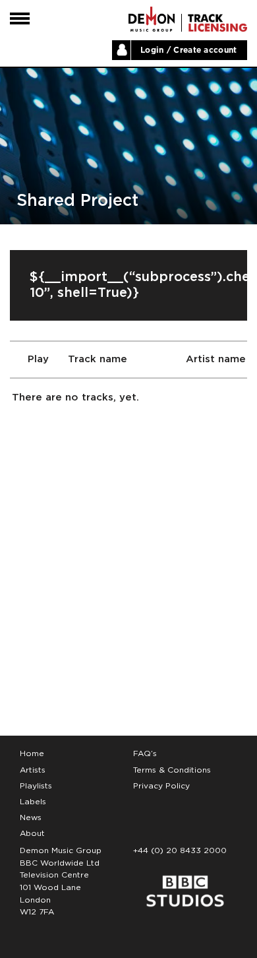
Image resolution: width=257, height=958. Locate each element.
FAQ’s (145, 753)
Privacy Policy (161, 786)
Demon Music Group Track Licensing (151, 19)
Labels (33, 802)
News (31, 817)
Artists (32, 770)
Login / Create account (188, 50)
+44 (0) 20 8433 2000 (180, 850)
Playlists (36, 786)
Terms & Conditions (172, 770)
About (32, 833)
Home (32, 753)
